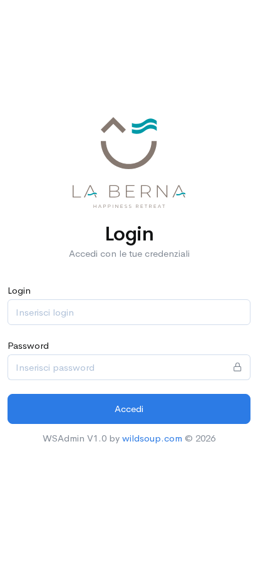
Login (19, 290)
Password (28, 345)
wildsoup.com (152, 438)
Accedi (129, 409)
